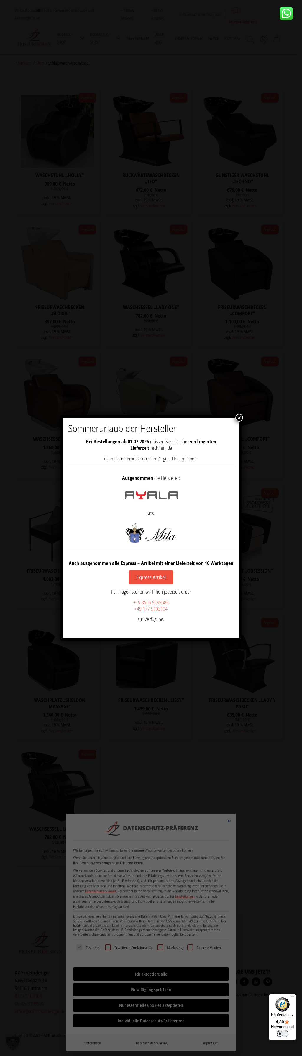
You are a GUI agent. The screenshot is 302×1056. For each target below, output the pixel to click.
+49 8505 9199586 (151, 602)
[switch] (282, 1033)
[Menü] (292, 997)
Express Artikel (151, 577)
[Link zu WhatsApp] (288, 13)
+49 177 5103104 (151, 609)
